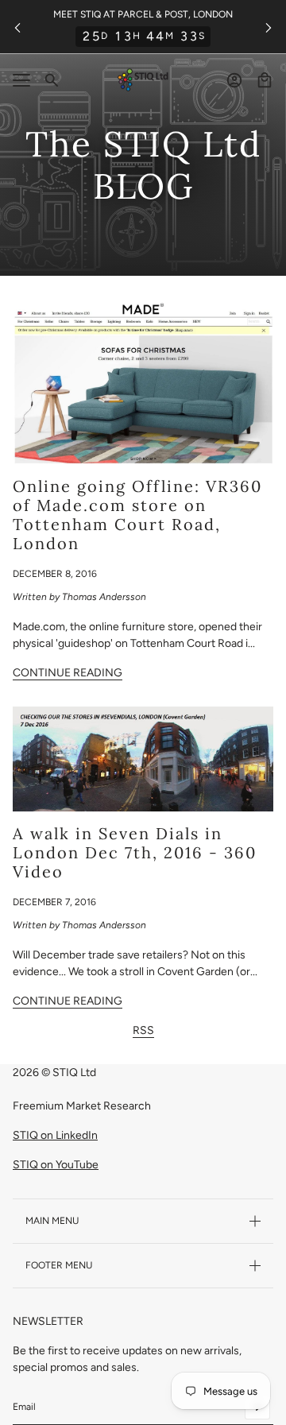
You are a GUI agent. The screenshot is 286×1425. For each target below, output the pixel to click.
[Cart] (264, 80)
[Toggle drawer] (21, 80)
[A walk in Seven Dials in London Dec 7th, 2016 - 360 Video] (143, 759)
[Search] (51, 80)
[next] (268, 26)
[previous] (17, 26)
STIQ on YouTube (56, 1164)
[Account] (234, 80)
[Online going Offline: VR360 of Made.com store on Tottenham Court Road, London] (143, 382)
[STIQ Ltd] (143, 80)
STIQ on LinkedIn (55, 1135)
